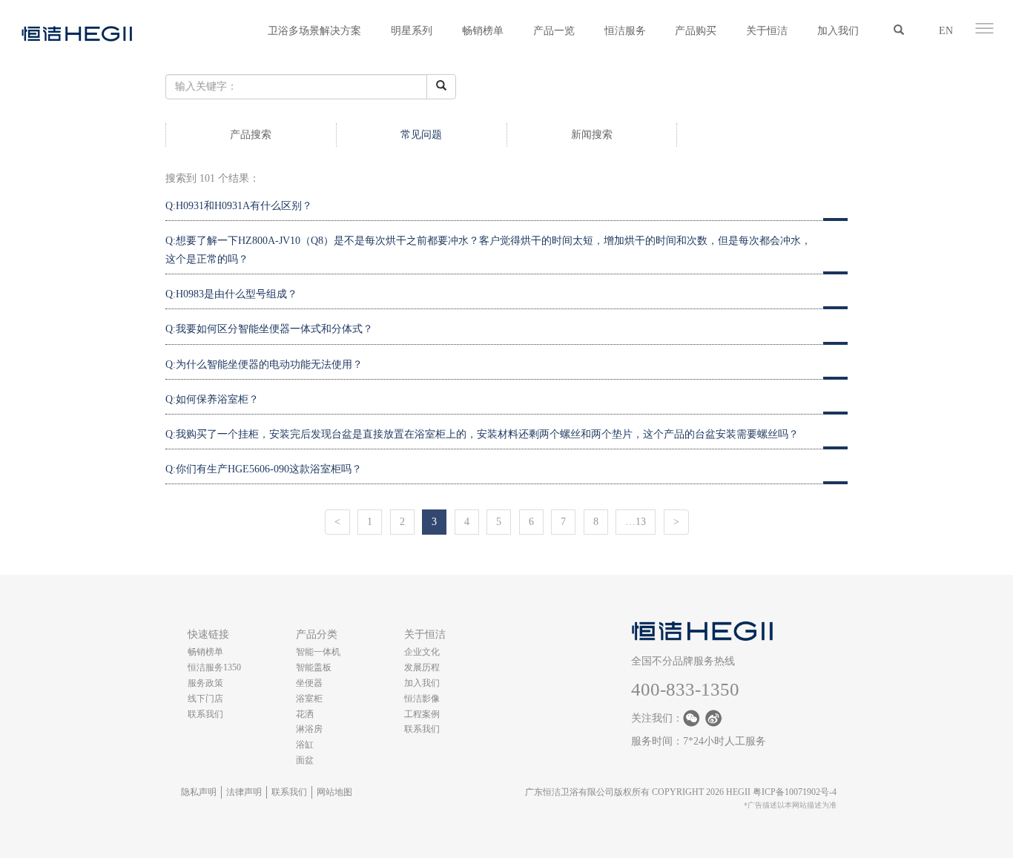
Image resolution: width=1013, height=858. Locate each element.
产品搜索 (250, 134)
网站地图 (334, 792)
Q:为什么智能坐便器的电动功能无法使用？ (264, 364)
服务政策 (205, 683)
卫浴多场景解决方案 (314, 30)
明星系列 (411, 30)
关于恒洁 (767, 30)
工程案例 (422, 714)
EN (946, 30)
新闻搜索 (592, 134)
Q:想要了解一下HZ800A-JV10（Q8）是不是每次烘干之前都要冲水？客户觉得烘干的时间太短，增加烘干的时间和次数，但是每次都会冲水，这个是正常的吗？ (488, 250)
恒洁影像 (422, 698)
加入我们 (838, 30)
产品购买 (695, 30)
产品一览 (554, 30)
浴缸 (305, 744)
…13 (635, 521)
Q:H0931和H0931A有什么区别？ (238, 205)
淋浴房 (309, 729)
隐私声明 (199, 792)
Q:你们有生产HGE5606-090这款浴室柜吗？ (263, 469)
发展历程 (422, 667)
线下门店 (205, 698)
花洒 (305, 714)
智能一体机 (318, 652)
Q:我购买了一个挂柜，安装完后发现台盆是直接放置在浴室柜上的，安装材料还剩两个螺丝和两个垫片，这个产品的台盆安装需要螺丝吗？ (482, 434)
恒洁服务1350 (214, 667)
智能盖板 (313, 667)
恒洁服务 (625, 30)
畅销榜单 (483, 30)
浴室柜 (309, 698)
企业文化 (422, 652)
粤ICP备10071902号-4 (795, 792)
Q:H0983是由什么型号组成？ (231, 294)
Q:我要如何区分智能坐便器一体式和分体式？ (269, 328)
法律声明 (244, 792)
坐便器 (309, 683)
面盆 (305, 760)
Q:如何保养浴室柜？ (212, 399)
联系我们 (205, 714)
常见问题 (421, 134)
